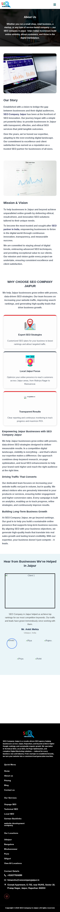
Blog (6, 785)
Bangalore (9, 844)
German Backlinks (12, 818)
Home (7, 771)
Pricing (7, 780)
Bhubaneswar (10, 849)
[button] (54, 4)
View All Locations (13, 863)
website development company (14, 824)
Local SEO (9, 814)
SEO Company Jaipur (14, 114)
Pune (6, 854)
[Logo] (28, 734)
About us (8, 776)
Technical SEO (11, 809)
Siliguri (7, 858)
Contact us (9, 790)
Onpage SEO (10, 804)
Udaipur (8, 839)
